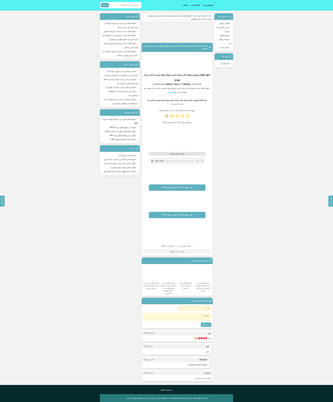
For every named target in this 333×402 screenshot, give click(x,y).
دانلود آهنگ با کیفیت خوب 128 (175, 215)
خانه (209, 16)
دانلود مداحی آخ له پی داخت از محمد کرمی (120, 159)
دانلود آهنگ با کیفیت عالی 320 (175, 187)
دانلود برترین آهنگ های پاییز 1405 (122, 135)
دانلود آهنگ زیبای (202, 75)
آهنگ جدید (195, 5)
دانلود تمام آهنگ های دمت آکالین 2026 (120, 131)
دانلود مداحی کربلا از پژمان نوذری (123, 167)
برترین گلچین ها (223, 27)
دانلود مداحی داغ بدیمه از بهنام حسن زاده (120, 163)
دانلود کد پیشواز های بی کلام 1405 (122, 127)
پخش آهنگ (165, 390)
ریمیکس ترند (208, 5)
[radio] (187, 116)
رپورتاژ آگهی (224, 35)
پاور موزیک (225, 63)
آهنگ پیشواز (224, 23)
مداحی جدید (224, 47)
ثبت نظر (206, 324)
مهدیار (177, 80)
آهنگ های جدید (199, 16)
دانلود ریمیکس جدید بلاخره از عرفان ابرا (121, 87)
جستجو (105, 5)
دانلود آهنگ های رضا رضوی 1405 (123, 139)
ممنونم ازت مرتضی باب (127, 155)
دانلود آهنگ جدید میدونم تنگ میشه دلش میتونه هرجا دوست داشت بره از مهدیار (175, 47)
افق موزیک (172, 92)
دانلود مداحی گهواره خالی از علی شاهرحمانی (120, 171)
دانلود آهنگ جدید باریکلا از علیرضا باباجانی (120, 31)
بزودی (227, 31)
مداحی (185, 5)
